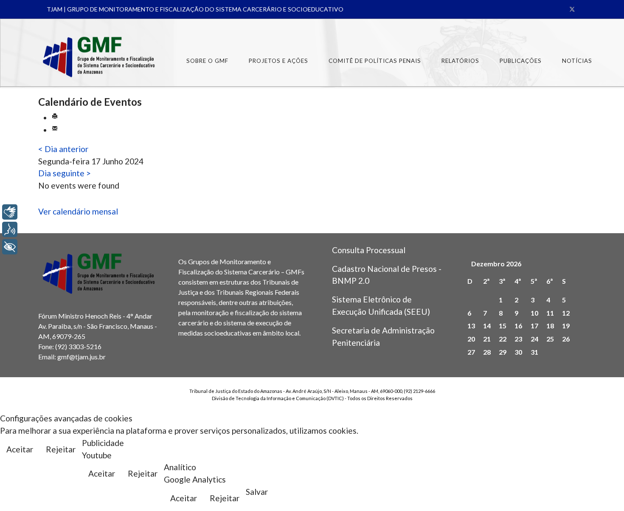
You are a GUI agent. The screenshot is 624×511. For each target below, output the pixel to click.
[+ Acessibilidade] (9, 246)
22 (502, 339)
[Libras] (9, 212)
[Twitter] (572, 9)
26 (566, 339)
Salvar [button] (257, 492)
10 (534, 313)
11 (550, 313)
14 (487, 326)
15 (502, 326)
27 (471, 352)
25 (550, 339)
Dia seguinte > (64, 173)
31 (534, 352)
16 (518, 326)
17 (534, 326)
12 (566, 313)
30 (518, 352)
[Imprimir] (55, 117)
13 (471, 326)
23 (518, 339)
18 (550, 326)
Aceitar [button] (19, 449)
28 (487, 352)
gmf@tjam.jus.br (81, 357)
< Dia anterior (63, 149)
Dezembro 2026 (496, 264)
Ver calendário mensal (78, 211)
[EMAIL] (55, 130)
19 (566, 326)
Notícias (577, 60)
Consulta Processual (368, 250)
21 (487, 339)
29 (502, 352)
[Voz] (9, 229)
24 (534, 339)
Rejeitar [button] (61, 449)
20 (471, 339)
